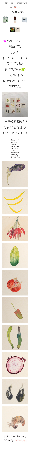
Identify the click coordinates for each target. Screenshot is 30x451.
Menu (15, 6)
